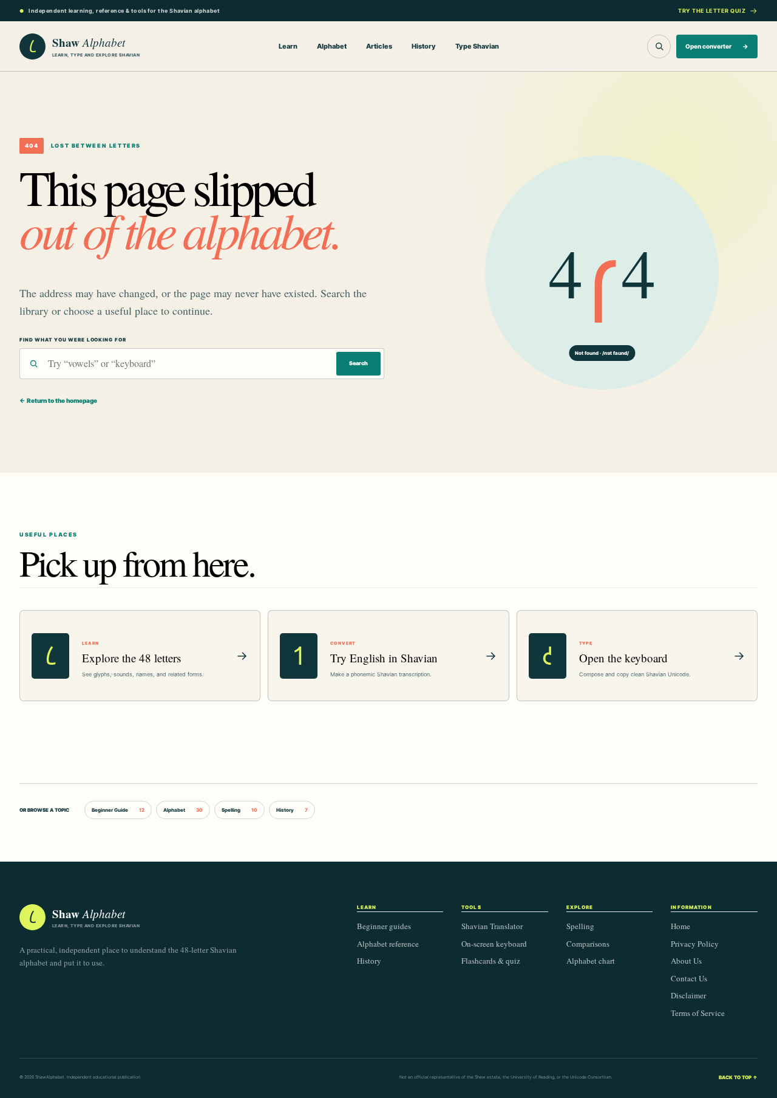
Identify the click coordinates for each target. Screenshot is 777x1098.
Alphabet (332, 46)
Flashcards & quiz (490, 960)
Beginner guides (384, 926)
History (424, 46)
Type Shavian (477, 46)
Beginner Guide (118, 810)
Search (358, 363)
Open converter (716, 46)
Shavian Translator (492, 926)
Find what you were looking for (72, 340)
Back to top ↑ (738, 1077)
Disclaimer (688, 995)
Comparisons (587, 943)
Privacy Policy (695, 943)
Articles (379, 46)
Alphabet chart (590, 960)
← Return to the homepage (58, 400)
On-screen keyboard (494, 943)
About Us (686, 960)
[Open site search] (659, 46)
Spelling (239, 810)
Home (680, 926)
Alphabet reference (388, 943)
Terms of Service (698, 1012)
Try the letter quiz (711, 10)
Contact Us (689, 978)
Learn (288, 46)
